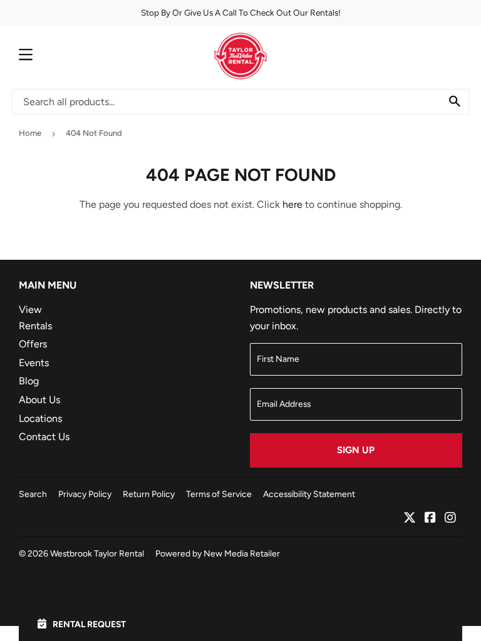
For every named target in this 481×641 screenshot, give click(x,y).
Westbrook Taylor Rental (97, 553)
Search (33, 494)
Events (34, 363)
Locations (40, 418)
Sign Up (356, 450)
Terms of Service (219, 494)
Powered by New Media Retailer (217, 553)
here (292, 204)
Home (30, 133)
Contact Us (44, 437)
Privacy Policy (84, 494)
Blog (29, 381)
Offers (33, 344)
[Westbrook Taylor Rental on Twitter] (409, 519)
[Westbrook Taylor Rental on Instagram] (450, 519)
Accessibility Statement (309, 494)
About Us (39, 400)
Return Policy (149, 494)
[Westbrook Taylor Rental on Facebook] (430, 519)
